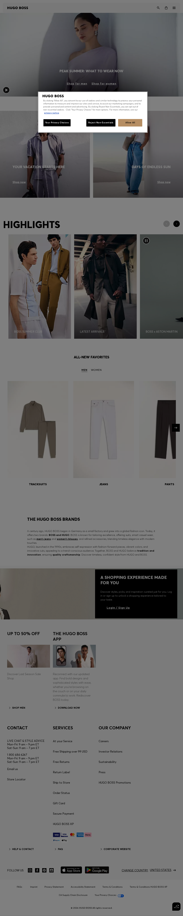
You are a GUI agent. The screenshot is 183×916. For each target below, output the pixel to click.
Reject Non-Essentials (100, 122)
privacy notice (51, 113)
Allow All (130, 122)
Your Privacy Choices (57, 122)
